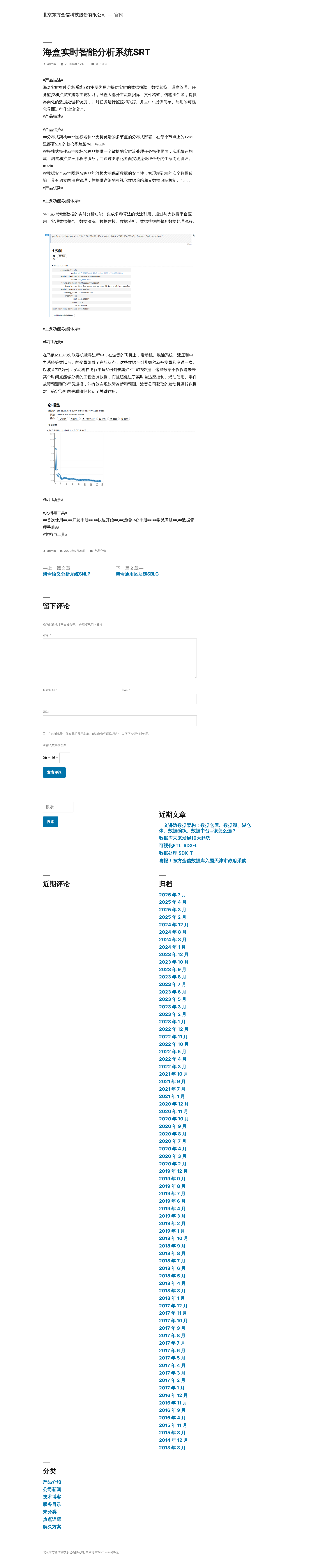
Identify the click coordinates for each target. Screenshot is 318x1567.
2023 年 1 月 (172, 1021)
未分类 (50, 1511)
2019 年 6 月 (172, 1201)
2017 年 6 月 (172, 1350)
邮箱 (126, 690)
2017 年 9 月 (172, 1328)
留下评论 (101, 64)
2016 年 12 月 (173, 1395)
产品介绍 (100, 551)
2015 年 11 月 (173, 1425)
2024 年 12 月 (174, 924)
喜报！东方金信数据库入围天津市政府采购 (202, 860)
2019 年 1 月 (172, 1231)
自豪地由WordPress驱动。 (103, 1552)
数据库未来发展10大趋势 (184, 838)
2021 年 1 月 (172, 1096)
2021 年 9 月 (172, 1081)
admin (51, 64)
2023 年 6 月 (172, 992)
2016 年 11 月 (173, 1403)
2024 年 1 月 (172, 947)
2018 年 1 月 (172, 1298)
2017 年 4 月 (172, 1365)
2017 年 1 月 (172, 1388)
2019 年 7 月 (172, 1193)
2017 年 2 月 (172, 1380)
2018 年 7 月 (172, 1260)
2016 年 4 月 (172, 1417)
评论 (47, 635)
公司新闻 (52, 1489)
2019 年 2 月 (172, 1223)
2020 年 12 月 (174, 1104)
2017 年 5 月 (172, 1358)
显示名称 (50, 690)
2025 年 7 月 (172, 894)
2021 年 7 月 (172, 1089)
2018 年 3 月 (172, 1290)
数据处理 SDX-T (176, 853)
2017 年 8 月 (172, 1335)
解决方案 (52, 1526)
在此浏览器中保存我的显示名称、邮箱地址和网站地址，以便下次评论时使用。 (99, 733)
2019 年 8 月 (172, 1186)
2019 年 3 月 (172, 1216)
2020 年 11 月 (173, 1111)
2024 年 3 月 (173, 939)
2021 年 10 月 (173, 1074)
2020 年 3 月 (173, 1156)
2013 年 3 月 (172, 1447)
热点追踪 (52, 1519)
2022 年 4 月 (173, 1059)
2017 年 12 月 (173, 1305)
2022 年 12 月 (174, 1029)
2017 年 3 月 (172, 1373)
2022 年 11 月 (173, 1036)
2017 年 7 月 (172, 1343)
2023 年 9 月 (172, 969)
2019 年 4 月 (172, 1208)
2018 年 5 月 (172, 1276)
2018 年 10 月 (173, 1238)
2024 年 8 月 (173, 932)
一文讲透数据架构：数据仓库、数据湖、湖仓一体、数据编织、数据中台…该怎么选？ (207, 827)
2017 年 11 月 (173, 1313)
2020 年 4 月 (173, 1148)
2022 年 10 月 (174, 1044)
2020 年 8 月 (173, 1134)
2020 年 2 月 (173, 1163)
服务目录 (52, 1504)
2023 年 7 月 (172, 984)
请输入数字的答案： (56, 745)
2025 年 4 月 (173, 902)
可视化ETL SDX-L (178, 845)
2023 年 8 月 (172, 977)
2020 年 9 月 (173, 1126)
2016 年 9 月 (172, 1410)
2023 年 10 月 (174, 962)
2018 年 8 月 (172, 1253)
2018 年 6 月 (172, 1268)
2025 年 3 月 (172, 909)
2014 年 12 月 (173, 1440)
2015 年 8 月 (172, 1432)
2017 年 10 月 (173, 1320)
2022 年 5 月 (172, 1051)
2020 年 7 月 (172, 1141)
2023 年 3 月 (172, 1006)
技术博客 (52, 1496)
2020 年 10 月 (174, 1118)
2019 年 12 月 (173, 1171)
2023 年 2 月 (172, 1014)
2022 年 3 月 (172, 1066)
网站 (46, 712)
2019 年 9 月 (172, 1178)
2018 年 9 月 (172, 1246)
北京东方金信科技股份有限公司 (74, 14)
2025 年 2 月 (172, 917)
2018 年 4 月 (172, 1283)
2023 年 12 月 (174, 954)
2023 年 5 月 (172, 999)
